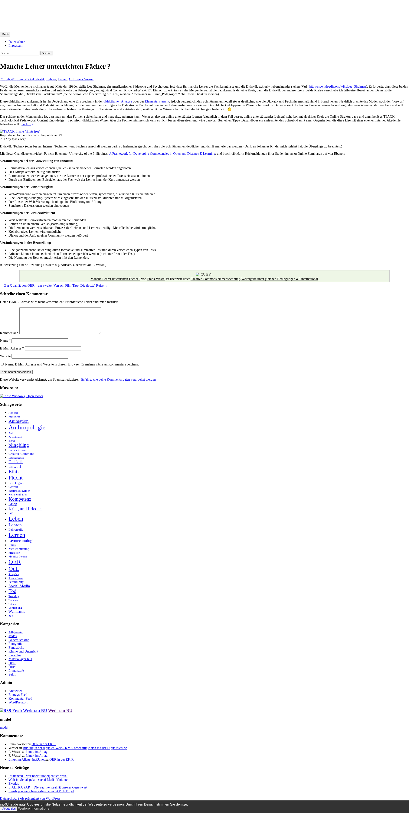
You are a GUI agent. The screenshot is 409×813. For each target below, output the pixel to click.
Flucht (16, 478)
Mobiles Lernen (18, 556)
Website (5, 356)
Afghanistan (14, 417)
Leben (16, 518)
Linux (12, 545)
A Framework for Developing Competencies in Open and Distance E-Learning (162, 153)
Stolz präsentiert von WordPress (38, 798)
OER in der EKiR (44, 744)
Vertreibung (15, 607)
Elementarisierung (157, 101)
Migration (14, 552)
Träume (12, 604)
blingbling (19, 445)
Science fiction (16, 578)
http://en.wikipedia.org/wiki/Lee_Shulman (337, 86)
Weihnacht (17, 611)
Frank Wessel (84, 79)
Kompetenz (20, 499)
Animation (19, 421)
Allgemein (16, 632)
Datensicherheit (16, 458)
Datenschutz (17, 41)
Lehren (51, 79)
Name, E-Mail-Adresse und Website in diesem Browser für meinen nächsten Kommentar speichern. (72, 364)
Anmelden (16, 691)
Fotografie (15, 643)
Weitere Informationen (34, 808)
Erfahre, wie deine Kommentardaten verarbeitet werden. (119, 379)
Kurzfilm (15, 655)
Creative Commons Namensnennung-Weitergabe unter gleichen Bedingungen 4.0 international (254, 279)
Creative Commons (21, 453)
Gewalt (13, 486)
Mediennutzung (19, 548)
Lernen (62, 79)
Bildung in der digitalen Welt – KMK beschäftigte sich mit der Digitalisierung (75, 748)
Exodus (14, 783)
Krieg (13, 504)
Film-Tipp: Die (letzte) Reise (86, 285)
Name (5, 340)
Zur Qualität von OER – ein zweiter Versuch (32, 285)
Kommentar (9, 333)
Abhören (14, 412)
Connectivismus (18, 450)
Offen (12, 667)
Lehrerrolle (16, 529)
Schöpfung (14, 574)
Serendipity (16, 581)
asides (13, 636)
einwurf (15, 466)
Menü (5, 34)
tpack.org (27, 124)
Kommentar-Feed (20, 698)
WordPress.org (18, 702)
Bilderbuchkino (19, 640)
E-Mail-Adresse (12, 348)
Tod (12, 591)
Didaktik (39, 79)
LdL (11, 513)
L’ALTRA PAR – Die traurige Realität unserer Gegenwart (48, 787)
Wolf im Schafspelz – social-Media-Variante (38, 779)
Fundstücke (25, 79)
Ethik (14, 471)
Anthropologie (27, 427)
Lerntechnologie (22, 540)
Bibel (12, 440)
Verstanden (9, 808)
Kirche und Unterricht (23, 651)
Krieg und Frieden (25, 508)
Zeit (11, 615)
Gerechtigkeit (16, 483)
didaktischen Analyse (118, 101)
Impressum (16, 45)
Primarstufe (16, 670)
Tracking (14, 596)
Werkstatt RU (60, 710)
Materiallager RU (20, 659)
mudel (4, 727)
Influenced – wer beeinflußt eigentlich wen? (38, 776)
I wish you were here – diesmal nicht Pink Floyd (41, 791)
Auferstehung (15, 437)
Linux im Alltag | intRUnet (27, 759)
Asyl (11, 433)
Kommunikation (18, 494)
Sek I (12, 674)
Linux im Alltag (37, 752)
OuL (72, 79)
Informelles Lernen (19, 490)
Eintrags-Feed (18, 694)
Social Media (19, 586)
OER (15, 561)
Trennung (13, 600)
